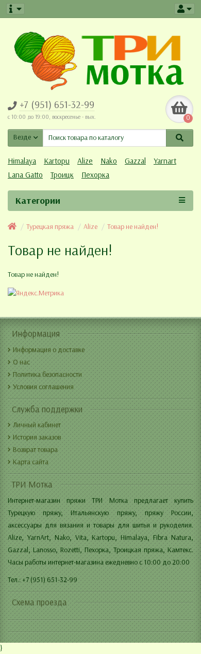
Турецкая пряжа (50, 226)
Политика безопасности (47, 374)
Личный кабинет (37, 424)
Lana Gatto (25, 175)
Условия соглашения (43, 386)
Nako (108, 161)
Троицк (62, 175)
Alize (85, 161)
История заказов (37, 437)
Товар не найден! (132, 226)
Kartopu (57, 161)
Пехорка (95, 175)
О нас (21, 362)
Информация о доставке (49, 349)
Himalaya (22, 161)
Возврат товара (35, 449)
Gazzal (135, 161)
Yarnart (165, 161)
